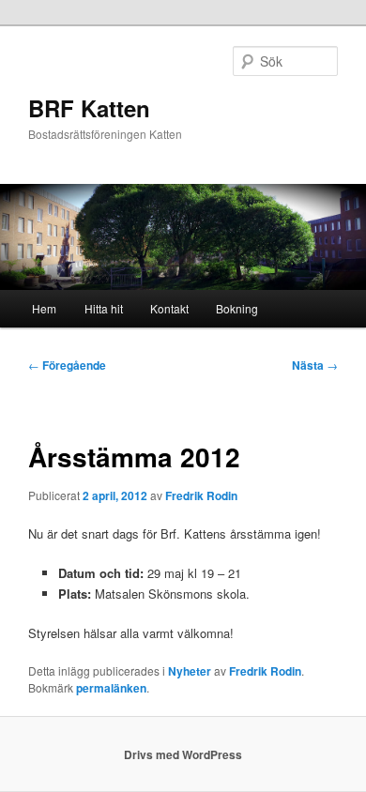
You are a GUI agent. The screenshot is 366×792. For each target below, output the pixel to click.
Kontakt (169, 308)
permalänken (111, 687)
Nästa (315, 365)
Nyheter (189, 671)
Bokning (237, 308)
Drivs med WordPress (183, 754)
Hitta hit (103, 308)
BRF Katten (89, 108)
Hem (44, 308)
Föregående (67, 365)
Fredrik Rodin (201, 495)
